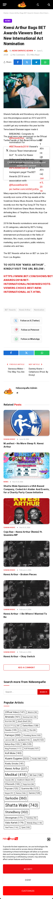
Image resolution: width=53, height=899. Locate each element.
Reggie (9, 793)
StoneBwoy (16, 812)
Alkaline (32, 712)
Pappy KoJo (28, 784)
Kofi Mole (13, 753)
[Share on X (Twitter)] (27, 62)
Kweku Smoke (14, 763)
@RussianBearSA (18, 184)
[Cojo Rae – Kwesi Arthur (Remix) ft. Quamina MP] (26, 511)
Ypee (25, 827)
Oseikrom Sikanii (25, 780)
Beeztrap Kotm (30, 717)
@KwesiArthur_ (17, 138)
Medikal (16, 775)
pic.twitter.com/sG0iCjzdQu (24, 189)
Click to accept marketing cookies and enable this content (26, 164)
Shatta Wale (21, 805)
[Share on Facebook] (18, 62)
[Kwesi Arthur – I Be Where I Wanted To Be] (26, 593)
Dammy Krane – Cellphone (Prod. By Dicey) (38, 371)
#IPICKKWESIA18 (18, 167)
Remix (21, 793)
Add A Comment (26, 667)
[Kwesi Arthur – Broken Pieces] (26, 554)
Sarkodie (16, 798)
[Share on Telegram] (36, 62)
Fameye (12, 735)
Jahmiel (9, 740)
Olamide (9, 780)
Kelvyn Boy (12, 744)
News (8, 21)
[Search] (48, 4)
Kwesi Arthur (25, 310)
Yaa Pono (11, 827)
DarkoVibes (30, 725)
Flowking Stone (32, 735)
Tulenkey (31, 818)
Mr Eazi (36, 775)
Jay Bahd (24, 740)
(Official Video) (15, 712)
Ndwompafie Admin (22, 51)
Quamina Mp (29, 788)
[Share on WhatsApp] (45, 62)
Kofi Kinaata (31, 749)
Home (6, 13)
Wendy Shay (34, 823)
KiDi (27, 744)
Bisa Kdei (10, 721)
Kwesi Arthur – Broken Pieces (20, 574)
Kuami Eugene (17, 758)
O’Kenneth (12, 784)
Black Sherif (24, 721)
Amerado (12, 717)
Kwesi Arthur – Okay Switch (19, 656)
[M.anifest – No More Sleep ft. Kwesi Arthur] (26, 423)
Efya (33, 730)
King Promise (13, 749)
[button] (48, 839)
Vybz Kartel (14, 822)
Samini (34, 793)
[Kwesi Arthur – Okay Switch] (26, 636)
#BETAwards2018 (19, 146)
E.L (23, 730)
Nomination (39, 310)
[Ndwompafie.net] (22, 4)
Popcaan (11, 788)
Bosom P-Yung (12, 726)
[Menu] (5, 4)
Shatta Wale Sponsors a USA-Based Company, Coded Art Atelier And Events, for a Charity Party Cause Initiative (26, 489)
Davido (11, 730)
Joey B (38, 740)
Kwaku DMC (39, 759)
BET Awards (10, 310)
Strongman (14, 817)
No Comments (19, 55)
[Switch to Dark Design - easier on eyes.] (37, 4)
